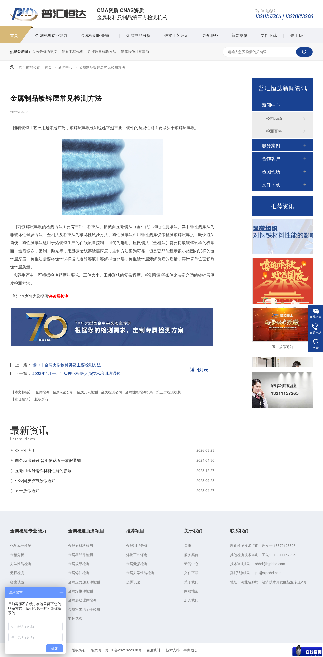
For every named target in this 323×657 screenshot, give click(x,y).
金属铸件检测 (78, 572)
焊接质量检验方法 (102, 51)
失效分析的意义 (44, 51)
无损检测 (17, 572)
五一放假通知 (27, 491)
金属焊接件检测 (80, 590)
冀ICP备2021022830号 (123, 649)
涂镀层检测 (58, 296)
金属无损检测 (136, 563)
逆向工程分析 (72, 51)
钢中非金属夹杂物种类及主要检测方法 (66, 365)
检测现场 (271, 171)
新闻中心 (65, 67)
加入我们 (191, 600)
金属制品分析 (138, 35)
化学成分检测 (20, 545)
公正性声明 (25, 450)
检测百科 (274, 131)
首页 (14, 35)
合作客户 (271, 158)
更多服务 (210, 35)
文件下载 (269, 35)
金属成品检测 (78, 563)
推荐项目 (135, 530)
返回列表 (199, 369)
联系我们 (239, 530)
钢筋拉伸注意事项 (135, 51)
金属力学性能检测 (140, 572)
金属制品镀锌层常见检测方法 (102, 67)
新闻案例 (239, 35)
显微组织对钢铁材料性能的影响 (43, 470)
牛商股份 (190, 649)
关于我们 (298, 35)
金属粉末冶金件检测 (84, 609)
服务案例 (271, 145)
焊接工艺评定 (176, 35)
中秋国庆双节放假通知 (35, 480)
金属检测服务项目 (97, 35)
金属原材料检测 (80, 545)
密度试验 (17, 581)
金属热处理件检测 (82, 600)
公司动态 (274, 118)
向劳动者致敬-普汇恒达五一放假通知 (48, 460)
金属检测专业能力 (51, 35)
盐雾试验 (133, 581)
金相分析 (17, 554)
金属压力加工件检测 (84, 581)
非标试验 (75, 618)
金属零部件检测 (80, 554)
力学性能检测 (20, 563)
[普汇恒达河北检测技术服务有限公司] (48, 20)
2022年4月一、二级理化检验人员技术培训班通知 (76, 373)
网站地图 (191, 590)
